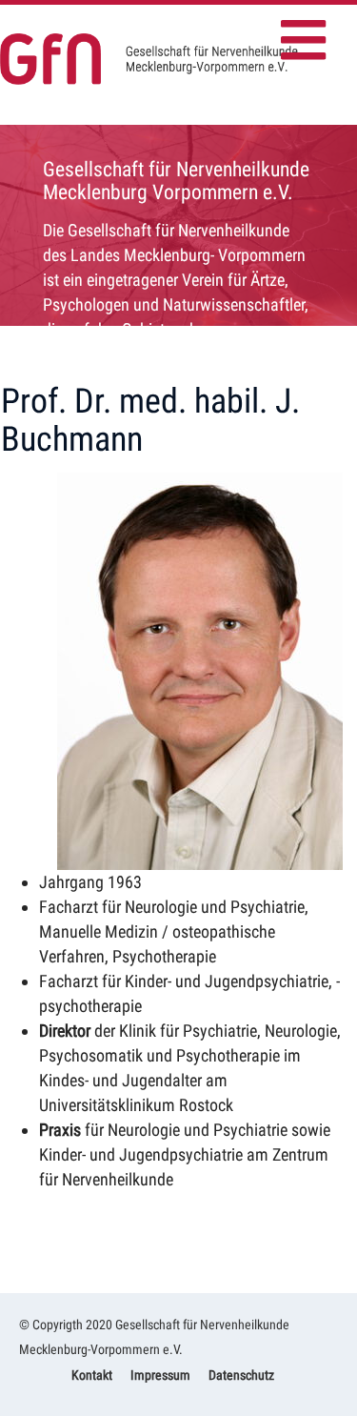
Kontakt (91, 1375)
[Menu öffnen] (309, 33)
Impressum (160, 1375)
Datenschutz (241, 1375)
